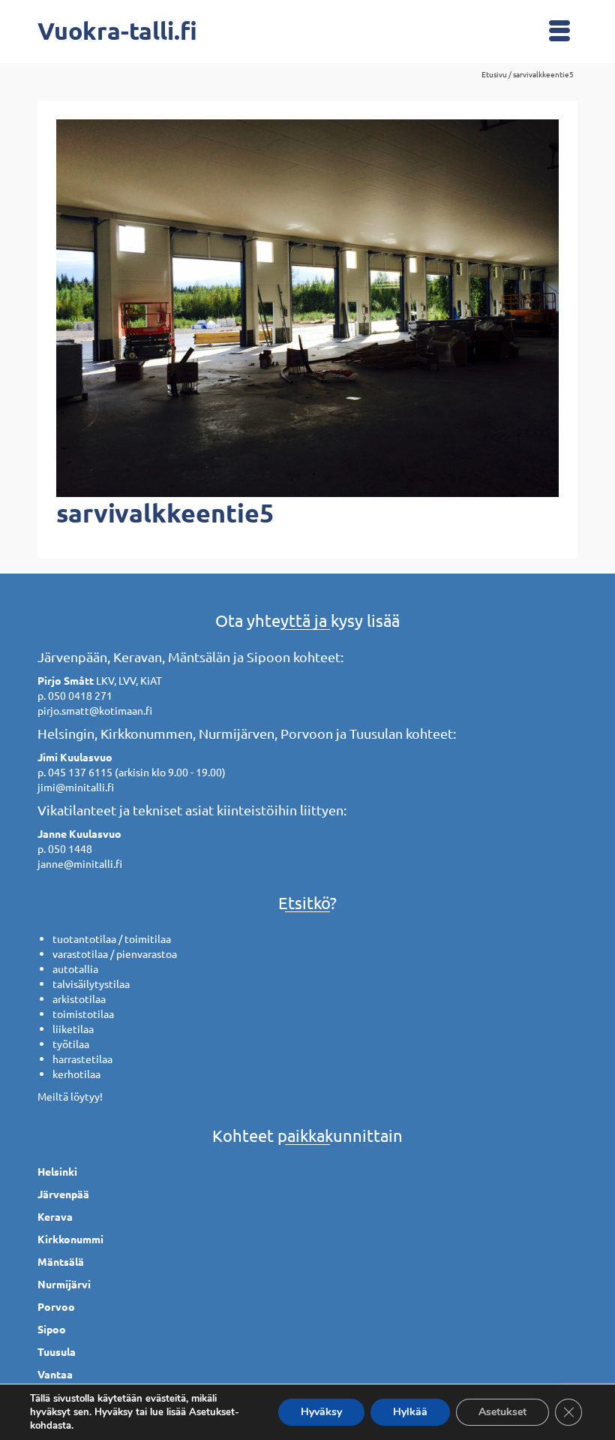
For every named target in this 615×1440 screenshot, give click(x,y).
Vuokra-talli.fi (117, 31)
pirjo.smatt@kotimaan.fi (95, 710)
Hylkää (410, 1412)
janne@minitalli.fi (80, 863)
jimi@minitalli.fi (76, 787)
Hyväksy (321, 1412)
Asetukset (502, 1412)
